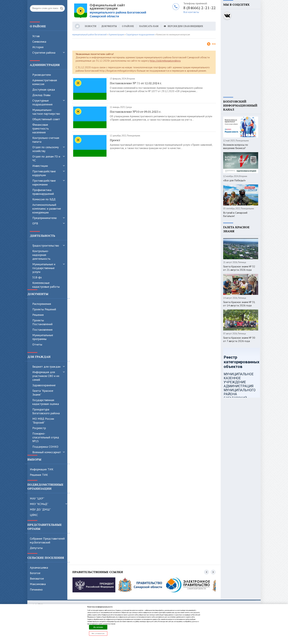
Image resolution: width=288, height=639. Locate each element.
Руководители (41, 75)
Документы (109, 26)
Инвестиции (40, 166)
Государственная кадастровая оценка (45, 402)
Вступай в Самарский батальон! (235, 214)
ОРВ (35, 223)
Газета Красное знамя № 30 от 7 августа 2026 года (239, 339)
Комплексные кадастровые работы (46, 285)
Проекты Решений (44, 309)
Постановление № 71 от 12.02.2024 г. (136, 83)
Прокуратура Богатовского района (46, 411)
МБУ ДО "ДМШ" (40, 509)
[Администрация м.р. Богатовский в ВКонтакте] (227, 16)
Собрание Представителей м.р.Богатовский (47, 540)
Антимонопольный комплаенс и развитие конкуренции (46, 208)
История (38, 47)
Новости (90, 26)
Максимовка (38, 584)
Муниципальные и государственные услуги (43, 268)
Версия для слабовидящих (185, 26)
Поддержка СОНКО (45, 447)
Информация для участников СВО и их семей (45, 376)
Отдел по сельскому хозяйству (45, 149)
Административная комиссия (44, 82)
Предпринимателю (44, 218)
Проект (115, 140)
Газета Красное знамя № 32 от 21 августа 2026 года (239, 268)
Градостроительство (45, 245)
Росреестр (39, 428)
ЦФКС (34, 515)
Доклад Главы (41, 95)
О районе (128, 26)
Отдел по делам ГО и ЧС (46, 158)
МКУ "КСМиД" (39, 504)
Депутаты (36, 548)
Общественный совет (46, 119)
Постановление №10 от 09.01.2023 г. (135, 112)
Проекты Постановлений (42, 322)
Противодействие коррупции (44, 173)
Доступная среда (43, 89)
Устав (36, 36)
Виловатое (37, 578)
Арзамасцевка (39, 567)
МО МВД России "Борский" (43, 420)
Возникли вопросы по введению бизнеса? (235, 146)
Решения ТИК (39, 475)
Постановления (42, 329)
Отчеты (37, 344)
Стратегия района (43, 52)
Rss (214, 44)
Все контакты (191, 12)
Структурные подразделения (42, 102)
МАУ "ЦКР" (37, 498)
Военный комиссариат (46, 452)
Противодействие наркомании (44, 182)
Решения (38, 315)
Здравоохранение (44, 385)
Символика (39, 41)
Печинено (36, 589)
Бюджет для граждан (46, 366)
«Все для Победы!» (234, 180)
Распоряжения (41, 304)
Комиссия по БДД (44, 199)
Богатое (35, 573)
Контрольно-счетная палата (45, 140)
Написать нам (148, 26)
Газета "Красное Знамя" (42, 392)
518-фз (37, 277)
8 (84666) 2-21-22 (199, 7)
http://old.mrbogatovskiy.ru (165, 60)
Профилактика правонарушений (43, 192)
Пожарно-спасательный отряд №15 (45, 437)
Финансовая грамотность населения (40, 128)
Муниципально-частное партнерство (46, 112)
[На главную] (114, 10)
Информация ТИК (41, 469)
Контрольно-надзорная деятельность (41, 255)
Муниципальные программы (42, 337)
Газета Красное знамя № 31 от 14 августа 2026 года (239, 303)
